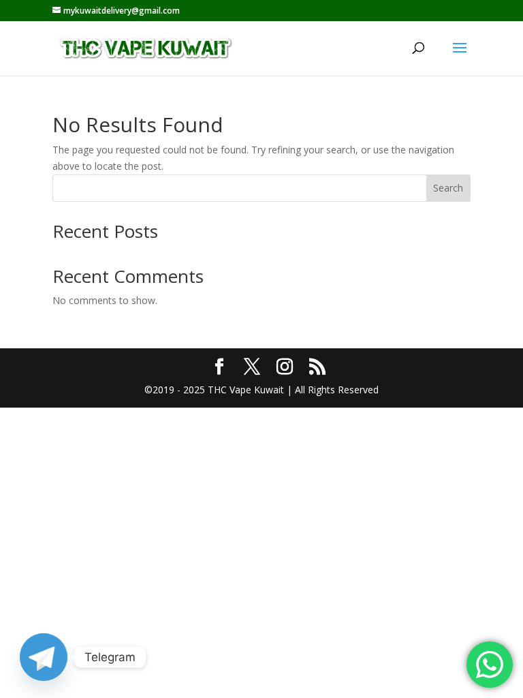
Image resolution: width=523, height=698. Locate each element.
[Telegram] (43, 657)
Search (448, 187)
